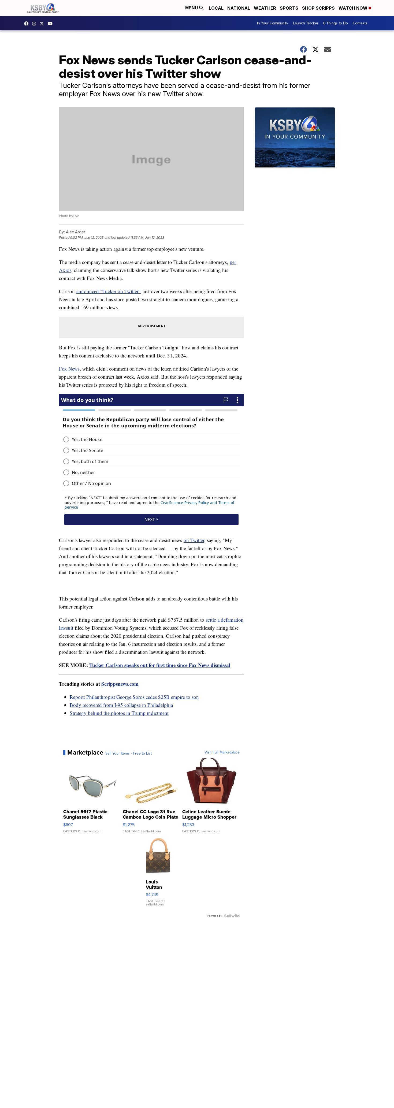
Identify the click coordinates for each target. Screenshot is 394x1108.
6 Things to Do (335, 23)
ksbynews (27, 23)
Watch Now (354, 8)
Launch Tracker (305, 23)
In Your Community (272, 23)
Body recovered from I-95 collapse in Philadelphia (121, 705)
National (238, 8)
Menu (192, 8)
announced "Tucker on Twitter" (108, 291)
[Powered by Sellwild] (232, 916)
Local (216, 8)
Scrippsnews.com (120, 683)
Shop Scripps (318, 8)
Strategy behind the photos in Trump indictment (119, 713)
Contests (360, 23)
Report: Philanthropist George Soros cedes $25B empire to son (134, 696)
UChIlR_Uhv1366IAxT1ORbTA (51, 23)
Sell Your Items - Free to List (128, 753)
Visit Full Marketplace (222, 752)
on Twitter (194, 540)
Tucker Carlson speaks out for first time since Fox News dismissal (159, 665)
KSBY (43, 23)
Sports (289, 8)
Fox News (69, 368)
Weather (265, 8)
